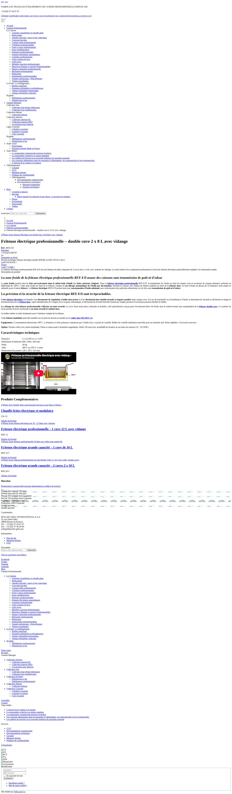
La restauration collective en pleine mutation (30, 156)
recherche (5, 213)
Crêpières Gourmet (20, 691)
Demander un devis (9, 257)
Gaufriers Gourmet (20, 693)
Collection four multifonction (24, 674)
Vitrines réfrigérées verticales (24, 638)
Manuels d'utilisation (31, 184)
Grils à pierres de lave (21, 605)
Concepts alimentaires (32, 486)
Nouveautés (17, 204)
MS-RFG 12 (86, 318)
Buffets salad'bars (19, 631)
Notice (4, 265)
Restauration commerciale (12, 486)
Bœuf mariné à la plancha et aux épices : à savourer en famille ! (44, 196)
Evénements (17, 201)
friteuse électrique (15, 299)
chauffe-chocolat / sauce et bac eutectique (29, 583)
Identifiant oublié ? (16, 783)
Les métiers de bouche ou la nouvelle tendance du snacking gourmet (41, 158)
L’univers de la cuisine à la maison (26, 163)
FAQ (8, 543)
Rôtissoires (16, 619)
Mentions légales (19, 172)
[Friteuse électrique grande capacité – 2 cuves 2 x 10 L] (40, 460)
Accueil (9, 25)
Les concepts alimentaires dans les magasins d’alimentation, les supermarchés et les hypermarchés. (53, 160)
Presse (14, 199)
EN (6, 2)
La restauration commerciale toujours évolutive (31, 153)
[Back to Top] (2, 489)
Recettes (15, 194)
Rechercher (40, 213)
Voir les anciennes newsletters (13, 555)
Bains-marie (17, 581)
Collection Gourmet (14, 688)
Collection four (12, 669)
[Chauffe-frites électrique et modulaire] (31, 405)
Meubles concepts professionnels (26, 610)
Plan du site (11, 538)
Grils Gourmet (18, 696)
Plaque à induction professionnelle (26, 614)
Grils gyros (16, 607)
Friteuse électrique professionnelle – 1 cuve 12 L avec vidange (43, 429)
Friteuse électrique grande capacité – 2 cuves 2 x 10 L (38, 465)
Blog (8, 189)
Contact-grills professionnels (24, 588)
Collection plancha (14, 660)
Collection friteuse (14, 684)
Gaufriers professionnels (22, 602)
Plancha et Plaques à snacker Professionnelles (31, 612)
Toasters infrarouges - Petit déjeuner (27, 624)
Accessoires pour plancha (22, 667)
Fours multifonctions (20, 595)
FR (2, 2)
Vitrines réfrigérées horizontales (25, 636)
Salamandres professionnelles (24, 622)
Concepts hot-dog (19, 585)
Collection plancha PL (21, 662)
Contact (9, 209)
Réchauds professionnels (22, 617)
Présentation (17, 146)
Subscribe (31, 550)
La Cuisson (11, 225)
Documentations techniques (18, 733)
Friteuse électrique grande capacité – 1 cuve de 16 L (37, 447)
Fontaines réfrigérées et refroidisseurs (27, 634)
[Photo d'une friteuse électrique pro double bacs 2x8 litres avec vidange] (32, 235)
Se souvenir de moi (14, 776)
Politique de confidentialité (23, 175)
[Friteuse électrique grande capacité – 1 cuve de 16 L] (31, 441)
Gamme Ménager (13, 103)
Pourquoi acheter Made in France (26, 148)
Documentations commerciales (30, 180)
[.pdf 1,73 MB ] (8, 267)
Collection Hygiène (14, 676)
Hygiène (10, 641)
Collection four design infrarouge (26, 672)
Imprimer (5, 250)
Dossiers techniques (31, 187)
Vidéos (15, 206)
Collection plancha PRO (22, 664)
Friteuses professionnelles (17, 228)
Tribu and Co (19, 792)
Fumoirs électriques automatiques (26, 600)
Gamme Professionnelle (16, 28)
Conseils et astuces (20, 192)
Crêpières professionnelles (23, 590)
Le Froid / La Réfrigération (17, 629)
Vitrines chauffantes (20, 626)
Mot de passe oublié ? (18, 785)
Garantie (15, 168)
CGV (14, 170)
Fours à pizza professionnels (24, 593)
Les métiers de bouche (50, 486)
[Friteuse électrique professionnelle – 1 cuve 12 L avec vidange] (28, 423)
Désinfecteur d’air (19, 646)
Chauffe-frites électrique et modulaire (27, 410)
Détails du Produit (8, 421)
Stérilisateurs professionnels (23, 643)
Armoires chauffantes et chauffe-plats (27, 578)
